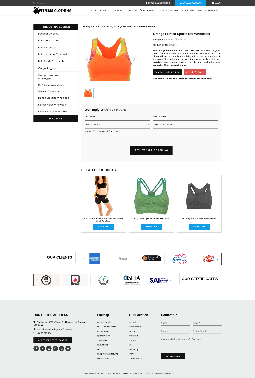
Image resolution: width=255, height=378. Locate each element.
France (132, 353)
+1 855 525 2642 (45, 333)
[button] (217, 259)
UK (130, 344)
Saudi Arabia (135, 326)
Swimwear (102, 340)
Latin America (136, 358)
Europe (132, 340)
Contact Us (211, 10)
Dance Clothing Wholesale (53, 97)
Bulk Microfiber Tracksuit (52, 54)
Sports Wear (103, 335)
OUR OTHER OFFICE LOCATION (53, 340)
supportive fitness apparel (166, 65)
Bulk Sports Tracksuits (51, 61)
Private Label (187, 10)
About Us (104, 10)
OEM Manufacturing (106, 326)
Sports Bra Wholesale (101, 26)
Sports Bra (179, 50)
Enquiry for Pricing (195, 72)
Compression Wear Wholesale (49, 76)
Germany (133, 349)
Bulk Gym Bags (47, 47)
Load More (55, 118)
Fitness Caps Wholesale (52, 104)
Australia (133, 335)
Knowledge (102, 344)
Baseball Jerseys (48, 33)
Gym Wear (117, 10)
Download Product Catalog (167, 72)
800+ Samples (147, 10)
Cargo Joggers (47, 68)
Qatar (132, 331)
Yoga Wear (131, 10)
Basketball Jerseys (49, 40)
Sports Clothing (168, 10)
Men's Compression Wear (50, 85)
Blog (199, 10)
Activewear (102, 331)
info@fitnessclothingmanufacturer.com (56, 329)
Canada (133, 322)
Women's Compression (49, 91)
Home (94, 10)
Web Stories (103, 358)
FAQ (99, 349)
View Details (104, 227)
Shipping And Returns (107, 353)
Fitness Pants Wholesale (52, 111)
